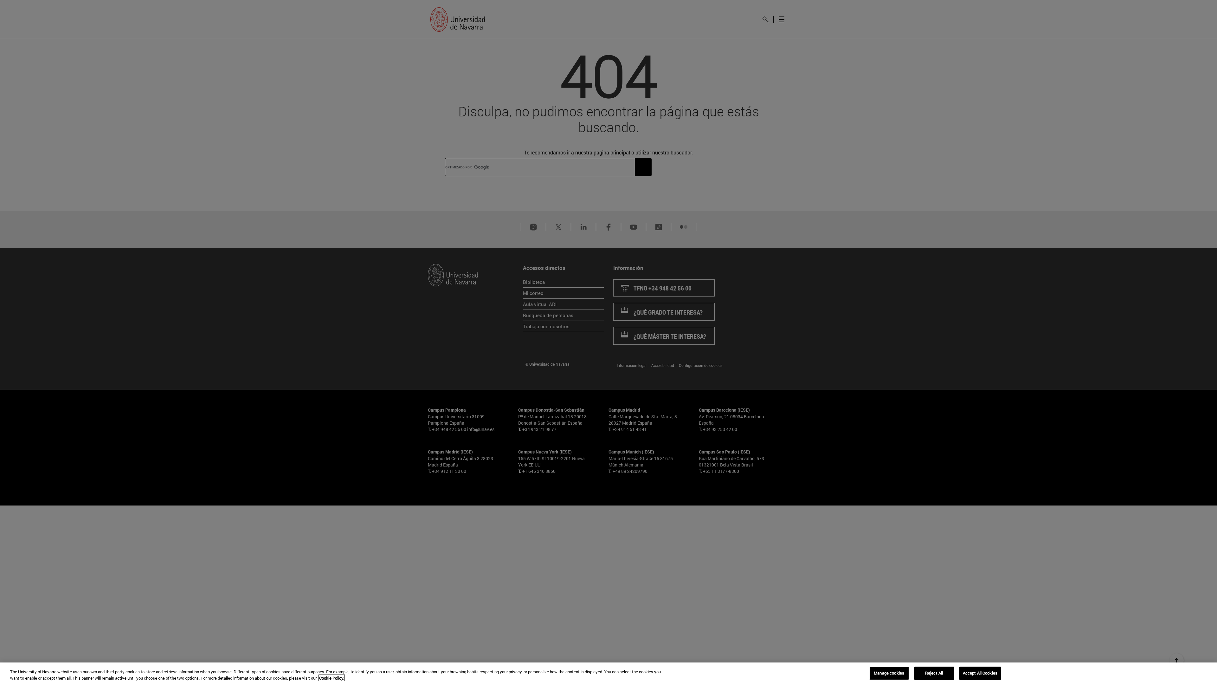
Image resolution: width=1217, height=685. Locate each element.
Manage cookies (889, 673)
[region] (608, 673)
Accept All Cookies (980, 673)
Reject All (934, 673)
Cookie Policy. (331, 678)
